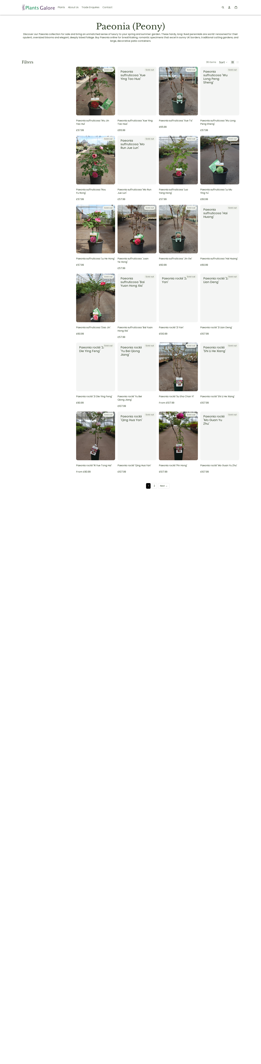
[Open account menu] (229, 7)
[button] (223, 62)
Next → (164, 485)
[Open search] (223, 7)
